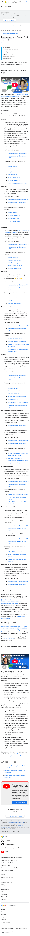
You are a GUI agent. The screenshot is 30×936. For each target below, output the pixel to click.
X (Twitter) (4, 896)
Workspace (16, 2)
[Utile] (17, 30)
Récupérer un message (14, 260)
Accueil (3, 25)
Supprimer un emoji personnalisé (17, 341)
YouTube (3, 899)
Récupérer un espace (14, 172)
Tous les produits (5, 922)
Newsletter (4, 894)
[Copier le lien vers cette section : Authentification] (14, 591)
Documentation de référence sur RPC (18, 153)
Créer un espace (12, 166)
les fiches (14, 232)
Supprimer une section (14, 394)
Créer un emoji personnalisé (15, 339)
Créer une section (13, 388)
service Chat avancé (8, 639)
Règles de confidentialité (20, 928)
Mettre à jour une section (15, 391)
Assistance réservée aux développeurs (11, 868)
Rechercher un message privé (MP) (17, 183)
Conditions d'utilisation (7, 870)
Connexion (25, 2)
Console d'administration (7, 877)
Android (3, 909)
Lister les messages (13, 263)
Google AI (3, 919)
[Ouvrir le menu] (2, 2)
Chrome (3, 912)
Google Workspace (11, 25)
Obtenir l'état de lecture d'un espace (18, 494)
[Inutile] (20, 30)
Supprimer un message (14, 268)
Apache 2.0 (25, 824)
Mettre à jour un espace (14, 177)
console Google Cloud (6, 882)
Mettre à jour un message (15, 266)
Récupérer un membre (14, 215)
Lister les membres (13, 218)
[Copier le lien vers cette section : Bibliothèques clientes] (19, 623)
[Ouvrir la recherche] (20, 2)
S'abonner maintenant (19, 802)
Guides (5, 27)
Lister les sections (13, 399)
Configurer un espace (14, 169)
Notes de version (5, 43)
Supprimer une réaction (14, 303)
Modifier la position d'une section (17, 396)
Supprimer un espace (14, 180)
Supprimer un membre (14, 224)
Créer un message (13, 257)
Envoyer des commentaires (10, 33)
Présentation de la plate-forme (9, 860)
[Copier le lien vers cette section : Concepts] (10, 111)
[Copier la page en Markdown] (8, 39)
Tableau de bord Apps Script (8, 879)
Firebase (3, 914)
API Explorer (4, 884)
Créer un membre (12, 212)
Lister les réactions (13, 301)
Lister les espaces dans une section (18, 402)
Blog (2, 891)
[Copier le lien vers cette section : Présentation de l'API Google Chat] (7, 73)
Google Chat (6, 7)
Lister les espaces (13, 174)
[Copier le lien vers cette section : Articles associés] (17, 762)
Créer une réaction (13, 298)
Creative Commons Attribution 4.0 (16, 822)
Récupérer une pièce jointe (15, 463)
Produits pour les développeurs (9, 862)
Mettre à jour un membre (14, 221)
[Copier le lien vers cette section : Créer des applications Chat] (2, 649)
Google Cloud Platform (7, 917)
